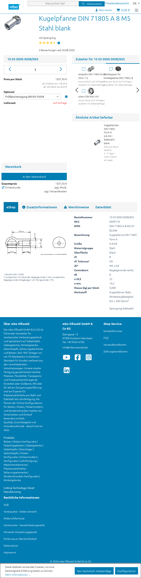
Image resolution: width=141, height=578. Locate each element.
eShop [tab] (10, 207)
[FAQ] (59, 43)
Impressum (10, 552)
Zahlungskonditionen (116, 351)
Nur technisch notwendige (94, 571)
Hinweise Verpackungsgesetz (20, 532)
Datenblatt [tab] (103, 207)
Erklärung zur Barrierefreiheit (20, 538)
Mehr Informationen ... (17, 574)
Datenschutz (11, 545)
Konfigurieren (127, 571)
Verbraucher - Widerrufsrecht (20, 511)
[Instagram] (88, 357)
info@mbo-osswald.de (75, 347)
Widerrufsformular (14, 518)
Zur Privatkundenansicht (115, 3)
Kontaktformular (113, 331)
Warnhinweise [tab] (78, 207)
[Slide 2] (123, 63)
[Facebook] (77, 357)
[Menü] (136, 10)
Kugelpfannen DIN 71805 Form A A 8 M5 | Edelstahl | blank (111, 134)
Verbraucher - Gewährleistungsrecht (24, 525)
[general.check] (83, 68)
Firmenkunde (12, 187)
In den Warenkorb (34, 176)
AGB (6, 504)
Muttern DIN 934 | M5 (87, 96)
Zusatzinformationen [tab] (41, 207)
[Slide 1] (89, 63)
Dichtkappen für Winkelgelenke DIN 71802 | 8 (118, 76)
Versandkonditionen (115, 344)
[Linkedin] (66, 370)
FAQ (106, 338)
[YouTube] (66, 357)
